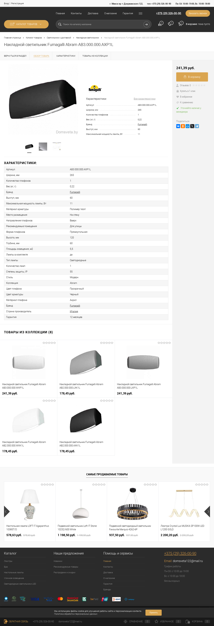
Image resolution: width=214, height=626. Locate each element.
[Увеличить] (43, 99)
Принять (153, 612)
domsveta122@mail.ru (188, 561)
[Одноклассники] (183, 126)
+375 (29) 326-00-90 (168, 13)
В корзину (194, 77)
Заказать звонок (198, 13)
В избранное (186, 96)
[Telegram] (197, 126)
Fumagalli (142, 124)
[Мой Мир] (188, 126)
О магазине (110, 13)
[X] (192, 126)
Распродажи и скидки (64, 572)
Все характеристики (144, 98)
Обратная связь (18, 621)
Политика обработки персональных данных (75, 614)
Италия (74, 311)
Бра (6, 567)
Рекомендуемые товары (66, 567)
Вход (6, 3)
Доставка (93, 13)
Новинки (58, 561)
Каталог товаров (27, 24)
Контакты (76, 13)
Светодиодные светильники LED (20, 584)
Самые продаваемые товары (107, 474)
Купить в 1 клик (187, 91)
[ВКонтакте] (178, 126)
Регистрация (17, 3)
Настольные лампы (14, 572)
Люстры (8, 561)
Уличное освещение (14, 578)
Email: (168, 561)
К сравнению (186, 102)
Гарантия (128, 13)
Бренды (107, 589)
